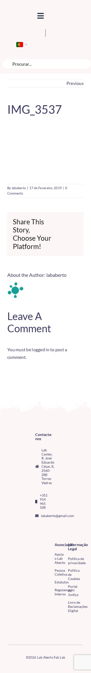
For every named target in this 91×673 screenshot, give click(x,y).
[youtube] (36, 536)
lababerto (19, 188)
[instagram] (44, 527)
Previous (75, 83)
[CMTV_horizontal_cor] (10, 620)
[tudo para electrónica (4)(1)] (10, 630)
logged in (40, 349)
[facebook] (36, 527)
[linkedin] (44, 536)
